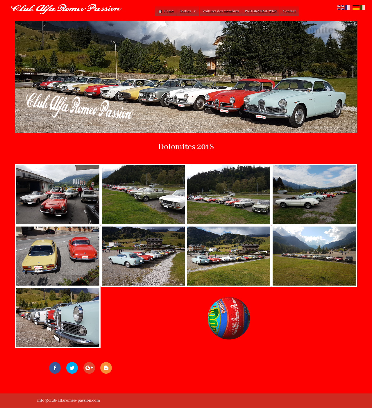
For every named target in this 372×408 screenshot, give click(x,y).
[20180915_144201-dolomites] (57, 284)
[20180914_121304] (314, 223)
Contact (289, 11)
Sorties (185, 11)
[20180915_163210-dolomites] (314, 284)
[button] (194, 11)
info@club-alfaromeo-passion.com (68, 400)
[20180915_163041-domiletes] (143, 284)
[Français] (349, 7)
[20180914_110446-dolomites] (57, 223)
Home (169, 11)
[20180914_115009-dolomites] (143, 223)
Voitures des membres (221, 11)
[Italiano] (364, 7)
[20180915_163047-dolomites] (228, 284)
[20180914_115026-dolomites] (228, 223)
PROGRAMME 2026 (261, 11)
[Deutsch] (356, 7)
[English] (341, 7)
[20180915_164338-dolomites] (57, 345)
